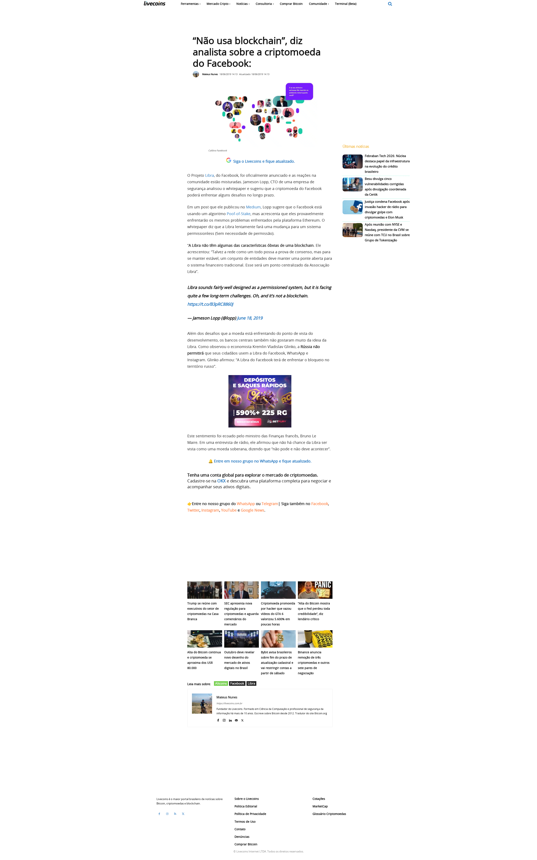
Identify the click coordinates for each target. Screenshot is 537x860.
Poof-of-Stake (238, 213)
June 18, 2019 (249, 318)
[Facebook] (218, 719)
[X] (242, 719)
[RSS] (175, 814)
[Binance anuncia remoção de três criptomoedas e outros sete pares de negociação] (315, 639)
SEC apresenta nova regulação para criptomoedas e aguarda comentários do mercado (241, 613)
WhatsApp (246, 503)
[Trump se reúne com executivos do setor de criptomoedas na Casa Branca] (204, 590)
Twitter (193, 510)
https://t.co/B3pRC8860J (210, 304)
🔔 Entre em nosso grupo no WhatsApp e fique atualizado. (260, 461)
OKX (221, 481)
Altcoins (221, 683)
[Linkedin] (230, 719)
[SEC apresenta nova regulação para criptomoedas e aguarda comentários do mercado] (241, 590)
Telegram (270, 503)
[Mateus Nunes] (197, 74)
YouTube (229, 510)
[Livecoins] (154, 4)
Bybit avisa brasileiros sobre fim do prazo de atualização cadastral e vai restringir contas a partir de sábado (277, 662)
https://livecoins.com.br (229, 703)
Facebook (319, 503)
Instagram (210, 510)
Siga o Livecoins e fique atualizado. (264, 161)
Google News (252, 510)
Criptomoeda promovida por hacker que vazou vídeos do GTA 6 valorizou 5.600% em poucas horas (278, 613)
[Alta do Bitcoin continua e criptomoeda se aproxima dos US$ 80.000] (204, 639)
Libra (209, 175)
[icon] (390, 4)
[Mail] (236, 719)
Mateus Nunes (210, 74)
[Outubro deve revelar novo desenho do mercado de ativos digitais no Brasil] (241, 639)
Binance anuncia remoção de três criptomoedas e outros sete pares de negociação (314, 662)
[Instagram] (224, 719)
